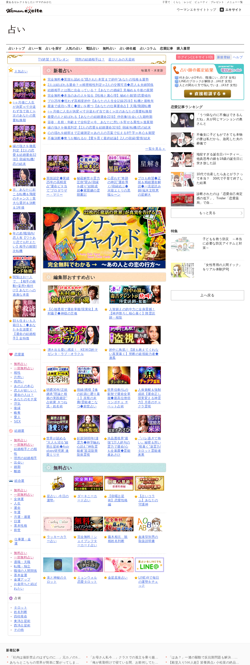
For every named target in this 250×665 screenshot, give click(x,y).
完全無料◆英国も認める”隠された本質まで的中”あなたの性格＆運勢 (98, 79)
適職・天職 (22, 562)
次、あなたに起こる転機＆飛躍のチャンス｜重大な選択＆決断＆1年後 (24, 198)
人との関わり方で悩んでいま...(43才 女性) (208, 85)
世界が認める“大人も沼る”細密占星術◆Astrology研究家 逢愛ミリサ (57, 446)
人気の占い (74, 48)
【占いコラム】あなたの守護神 (148, 500)
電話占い (92, 48)
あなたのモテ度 (25, 399)
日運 (17, 521)
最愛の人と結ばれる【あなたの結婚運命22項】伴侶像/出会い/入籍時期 (100, 117)
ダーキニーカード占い (87, 498)
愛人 (17, 417)
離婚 (17, 471)
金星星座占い (118, 577)
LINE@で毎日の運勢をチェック (148, 582)
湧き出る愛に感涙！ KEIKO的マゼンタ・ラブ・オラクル (73, 352)
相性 (17, 372)
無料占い (109, 48)
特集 (174, 231)
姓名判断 (20, 612)
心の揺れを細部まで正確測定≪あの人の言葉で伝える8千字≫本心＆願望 (101, 133)
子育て (166, 2)
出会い (19, 462)
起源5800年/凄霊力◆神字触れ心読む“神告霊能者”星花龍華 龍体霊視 (88, 446)
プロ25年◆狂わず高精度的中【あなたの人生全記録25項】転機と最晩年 (101, 101)
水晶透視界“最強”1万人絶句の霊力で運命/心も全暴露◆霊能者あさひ (119, 446)
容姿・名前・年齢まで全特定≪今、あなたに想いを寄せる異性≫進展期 (100, 122)
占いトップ (17, 48)
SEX (17, 421)
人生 (17, 503)
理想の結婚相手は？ (90, 59)
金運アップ (22, 579)
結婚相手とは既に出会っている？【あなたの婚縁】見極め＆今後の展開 (100, 90)
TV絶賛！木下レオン (53, 59)
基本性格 (20, 525)
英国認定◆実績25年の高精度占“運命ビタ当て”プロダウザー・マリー (58, 186)
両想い (19, 381)
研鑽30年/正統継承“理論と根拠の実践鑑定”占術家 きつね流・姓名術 (57, 398)
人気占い (21, 71)
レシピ (188, 2)
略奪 (17, 412)
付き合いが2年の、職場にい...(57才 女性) (207, 77)
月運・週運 (22, 517)
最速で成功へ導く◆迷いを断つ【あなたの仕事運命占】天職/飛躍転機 (99, 106)
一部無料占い (24, 368)
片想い (19, 377)
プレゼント (217, 2)
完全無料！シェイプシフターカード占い (87, 541)
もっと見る (207, 213)
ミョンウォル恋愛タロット (87, 580)
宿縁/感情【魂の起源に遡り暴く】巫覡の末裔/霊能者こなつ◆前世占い (88, 398)
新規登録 (223, 57)
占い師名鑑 (128, 48)
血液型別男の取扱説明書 (148, 539)
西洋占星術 (22, 625)
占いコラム (148, 48)
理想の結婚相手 (25, 458)
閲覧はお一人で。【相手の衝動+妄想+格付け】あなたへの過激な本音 (24, 286)
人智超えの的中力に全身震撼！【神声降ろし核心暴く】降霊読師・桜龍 (132, 313)
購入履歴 (183, 48)
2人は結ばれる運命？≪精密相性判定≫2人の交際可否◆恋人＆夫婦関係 (101, 85)
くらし (177, 2)
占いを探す (53, 48)
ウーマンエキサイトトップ (196, 9)
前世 (17, 530)
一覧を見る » (155, 149)
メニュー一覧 (235, 2)
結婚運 (19, 431)
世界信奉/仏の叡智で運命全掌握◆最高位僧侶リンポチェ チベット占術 (119, 398)
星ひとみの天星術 (121, 59)
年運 (17, 512)
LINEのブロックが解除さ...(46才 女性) (205, 81)
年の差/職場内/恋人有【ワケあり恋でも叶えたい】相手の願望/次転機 (25, 242)
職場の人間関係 (25, 571)
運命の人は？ (24, 395)
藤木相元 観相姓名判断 (118, 539)
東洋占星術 (22, 621)
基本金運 (20, 575)
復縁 (17, 408)
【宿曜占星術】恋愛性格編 (118, 500)
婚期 (17, 467)
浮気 (17, 403)
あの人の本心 (24, 386)
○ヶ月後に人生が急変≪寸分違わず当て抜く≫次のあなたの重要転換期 (24, 111)
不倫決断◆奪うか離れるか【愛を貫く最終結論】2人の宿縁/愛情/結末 (99, 138)
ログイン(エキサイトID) (195, 57)
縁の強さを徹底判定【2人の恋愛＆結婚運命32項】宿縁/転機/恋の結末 (24, 155)
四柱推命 (20, 616)
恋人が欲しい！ (25, 390)
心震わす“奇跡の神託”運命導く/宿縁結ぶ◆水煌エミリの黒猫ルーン (119, 186)
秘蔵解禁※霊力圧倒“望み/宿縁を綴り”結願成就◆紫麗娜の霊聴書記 (88, 186)
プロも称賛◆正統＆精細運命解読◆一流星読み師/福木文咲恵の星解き (149, 186)
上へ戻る (207, 295)
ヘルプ (238, 57)
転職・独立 (22, 566)
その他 (19, 630)
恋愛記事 (166, 48)
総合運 (19, 481)
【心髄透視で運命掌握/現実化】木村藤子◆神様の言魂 (73, 311)
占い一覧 (35, 48)
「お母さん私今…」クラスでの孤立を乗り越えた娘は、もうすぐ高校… (142, 657)
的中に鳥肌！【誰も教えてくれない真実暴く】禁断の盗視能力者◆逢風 (134, 354)
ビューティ (201, 2)
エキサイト (233, 9)
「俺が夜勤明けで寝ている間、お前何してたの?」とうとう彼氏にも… (141, 662)
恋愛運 (19, 354)
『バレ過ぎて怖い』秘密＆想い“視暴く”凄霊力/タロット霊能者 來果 (149, 446)
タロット (20, 607)
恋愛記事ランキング (187, 107)
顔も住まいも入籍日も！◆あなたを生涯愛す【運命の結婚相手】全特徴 (24, 329)
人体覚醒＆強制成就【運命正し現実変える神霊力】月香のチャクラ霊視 (149, 398)
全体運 (19, 499)
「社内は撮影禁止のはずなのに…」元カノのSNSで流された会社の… (61, 657)
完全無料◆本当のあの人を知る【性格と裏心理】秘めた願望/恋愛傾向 (99, 95)
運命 (17, 508)
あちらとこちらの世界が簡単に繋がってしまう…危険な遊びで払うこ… (62, 662)
